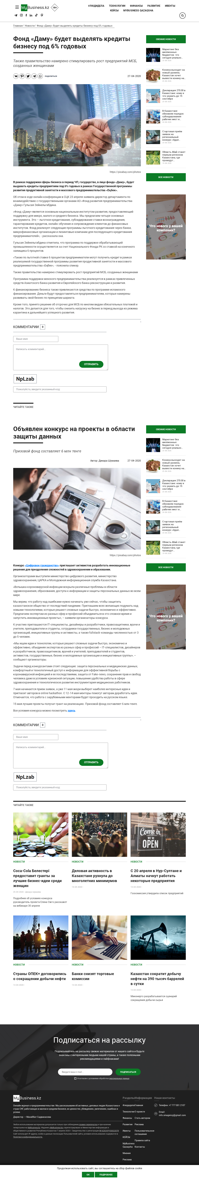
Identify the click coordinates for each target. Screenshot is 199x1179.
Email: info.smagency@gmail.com (172, 1113)
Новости (30, 25)
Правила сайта (142, 1140)
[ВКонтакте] (16, 76)
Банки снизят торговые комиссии (93, 976)
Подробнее (106, 1174)
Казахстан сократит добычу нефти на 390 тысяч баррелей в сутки (157, 979)
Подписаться (128, 1072)
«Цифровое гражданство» (42, 565)
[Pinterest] (22, 76)
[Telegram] (34, 76)
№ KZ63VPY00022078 (109, 1131)
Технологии (117, 5)
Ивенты (170, 5)
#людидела (96, 5)
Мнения (127, 1153)
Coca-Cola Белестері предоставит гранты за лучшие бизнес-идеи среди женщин (37, 878)
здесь (71, 710)
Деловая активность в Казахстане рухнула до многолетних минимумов (94, 876)
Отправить (91, 364)
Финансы (136, 5)
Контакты (140, 1147)
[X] (28, 76)
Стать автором (142, 1118)
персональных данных (119, 1078)
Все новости (165, 177)
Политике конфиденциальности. (28, 1137)
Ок (88, 1174)
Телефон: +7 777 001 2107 (172, 1105)
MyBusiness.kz (34, 1128)
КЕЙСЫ (114, 10)
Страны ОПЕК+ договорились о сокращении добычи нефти (39, 976)
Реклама (127, 1159)
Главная (18, 25)
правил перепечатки (88, 1124)
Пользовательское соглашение (144, 1132)
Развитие (153, 5)
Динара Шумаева (109, 460)
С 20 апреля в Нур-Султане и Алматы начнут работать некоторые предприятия (156, 876)
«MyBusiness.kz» (56, 1128)
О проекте (140, 1111)
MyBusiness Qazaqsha (138, 10)
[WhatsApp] (40, 76)
